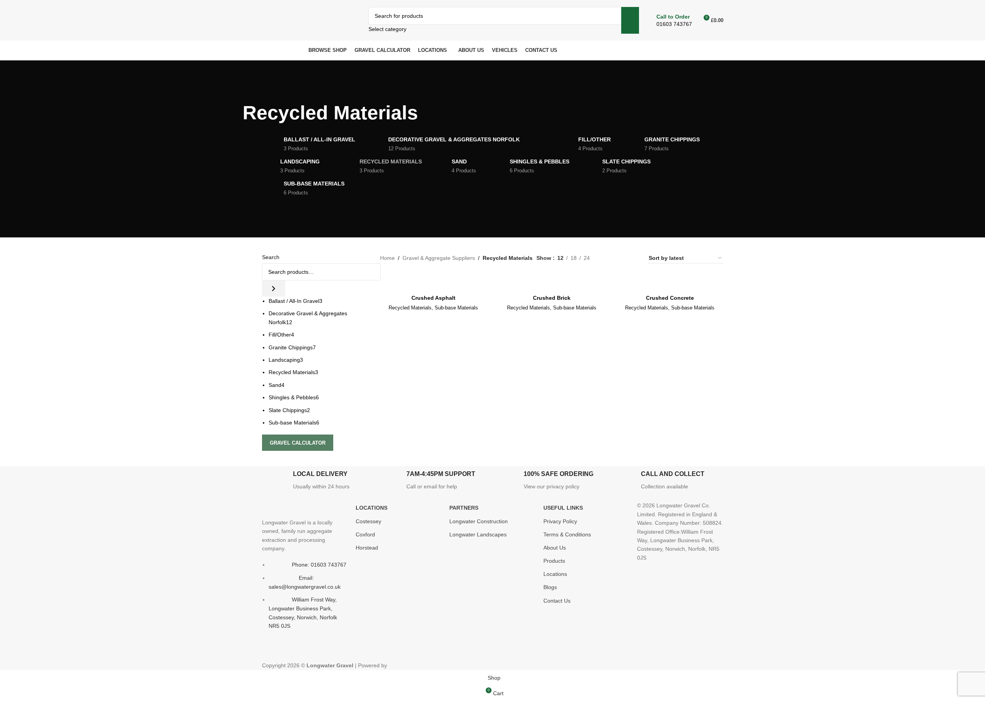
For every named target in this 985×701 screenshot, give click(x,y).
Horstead (367, 548)
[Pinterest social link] (309, 651)
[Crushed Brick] (551, 278)
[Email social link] (295, 651)
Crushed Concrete (670, 298)
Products (554, 561)
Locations (555, 574)
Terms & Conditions (567, 534)
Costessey (368, 521)
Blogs (550, 587)
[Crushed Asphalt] (433, 278)
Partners (463, 508)
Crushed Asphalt (433, 298)
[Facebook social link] (268, 651)
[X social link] (282, 651)
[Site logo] (309, 20)
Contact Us (556, 601)
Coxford (365, 534)
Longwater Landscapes (478, 534)
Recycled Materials (410, 308)
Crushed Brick (551, 298)
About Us (554, 548)
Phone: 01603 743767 (319, 565)
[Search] (273, 288)
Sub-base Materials (456, 308)
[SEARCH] (630, 20)
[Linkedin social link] (323, 651)
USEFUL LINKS (563, 508)
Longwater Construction (478, 521)
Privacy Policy (560, 521)
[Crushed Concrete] (669, 278)
